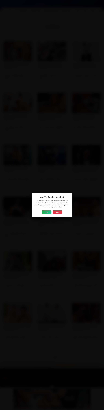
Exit (57, 212)
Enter (46, 212)
